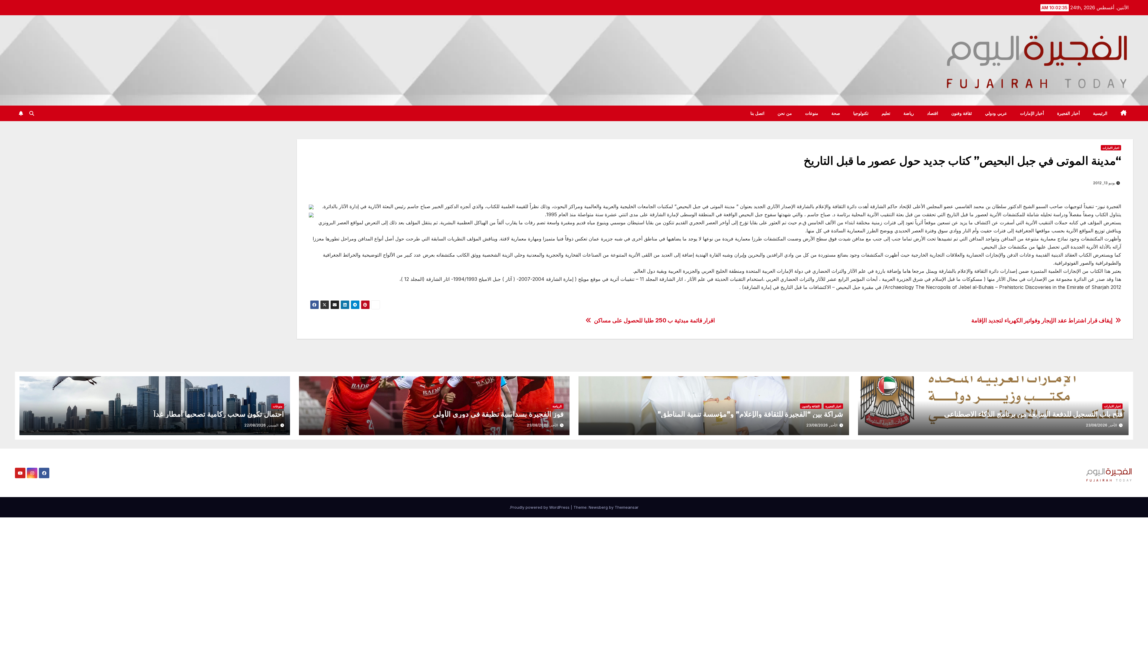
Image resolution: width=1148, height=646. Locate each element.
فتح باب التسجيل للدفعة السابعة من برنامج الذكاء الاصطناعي (1033, 414)
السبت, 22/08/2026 (261, 425)
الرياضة (557, 406)
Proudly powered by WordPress (540, 507)
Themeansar (627, 507)
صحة (835, 113)
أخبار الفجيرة (1068, 113)
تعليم (886, 113)
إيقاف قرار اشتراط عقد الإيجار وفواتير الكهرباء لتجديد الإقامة (1041, 320)
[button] (31, 113)
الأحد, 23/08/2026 (1101, 425)
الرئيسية (1100, 113)
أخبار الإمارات (1032, 113)
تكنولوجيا (860, 113)
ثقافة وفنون (961, 113)
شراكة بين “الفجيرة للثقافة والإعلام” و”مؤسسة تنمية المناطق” (750, 414)
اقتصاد (932, 113)
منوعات (811, 113)
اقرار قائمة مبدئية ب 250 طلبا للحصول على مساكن (654, 320)
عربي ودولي (996, 113)
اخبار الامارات (1111, 148)
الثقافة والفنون (811, 406)
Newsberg (598, 507)
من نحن (785, 113)
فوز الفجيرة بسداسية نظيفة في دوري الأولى (498, 414)
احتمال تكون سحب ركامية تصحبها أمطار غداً (219, 414)
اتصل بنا (757, 113)
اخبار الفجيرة (833, 406)
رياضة (908, 113)
